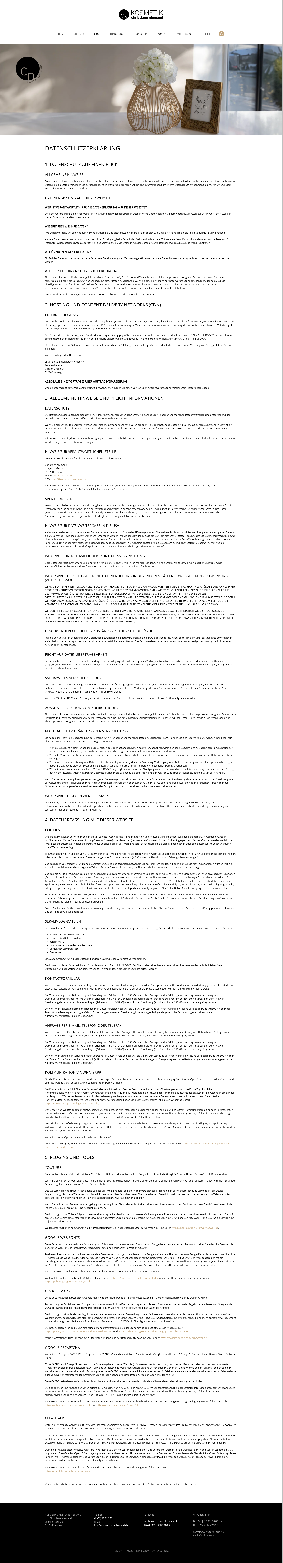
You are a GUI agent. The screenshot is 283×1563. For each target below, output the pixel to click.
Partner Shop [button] (184, 33)
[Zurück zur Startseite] (140, 14)
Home (61, 33)
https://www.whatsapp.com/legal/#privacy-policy (72, 1103)
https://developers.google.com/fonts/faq (136, 1278)
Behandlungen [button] (117, 33)
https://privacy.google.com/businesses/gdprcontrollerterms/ (79, 1331)
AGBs (130, 1551)
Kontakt (162, 33)
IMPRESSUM (142, 1551)
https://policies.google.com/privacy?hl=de (195, 1228)
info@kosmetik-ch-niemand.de (70, 479)
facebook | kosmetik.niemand (160, 1521)
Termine (205, 33)
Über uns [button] (79, 33)
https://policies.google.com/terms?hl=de (119, 1405)
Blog (96, 33)
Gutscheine (142, 33)
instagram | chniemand (157, 1524)
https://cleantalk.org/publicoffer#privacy (67, 1471)
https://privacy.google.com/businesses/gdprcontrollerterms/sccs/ (155, 1331)
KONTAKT (118, 1551)
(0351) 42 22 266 (63, 475)
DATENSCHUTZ (160, 1551)
